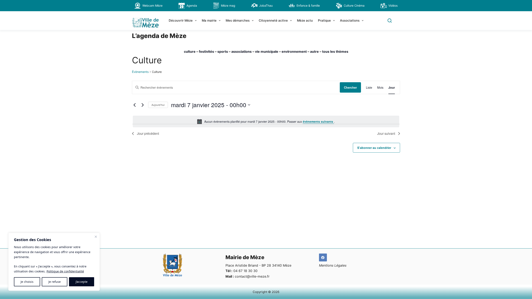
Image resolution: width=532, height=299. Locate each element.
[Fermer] (96, 237)
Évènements (140, 72)
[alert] (266, 121)
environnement (294, 51)
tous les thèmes (335, 51)
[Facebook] (323, 257)
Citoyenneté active (273, 20)
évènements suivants (318, 121)
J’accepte (81, 282)
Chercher (350, 87)
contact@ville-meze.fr (252, 276)
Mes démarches (238, 20)
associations (241, 51)
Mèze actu (305, 20)
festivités (206, 51)
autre (314, 51)
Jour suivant (386, 133)
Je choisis (27, 282)
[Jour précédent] (134, 104)
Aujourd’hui (158, 105)
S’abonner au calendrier (374, 148)
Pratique (324, 20)
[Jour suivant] (142, 104)
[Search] (390, 20)
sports (222, 51)
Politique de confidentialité (65, 271)
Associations (350, 20)
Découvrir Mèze (181, 20)
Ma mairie (209, 20)
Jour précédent (148, 133)
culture (190, 51)
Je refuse (54, 282)
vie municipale (266, 51)
